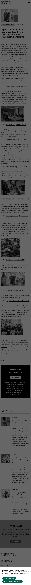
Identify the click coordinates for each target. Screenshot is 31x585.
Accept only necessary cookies (12, 581)
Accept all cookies (9, 578)
